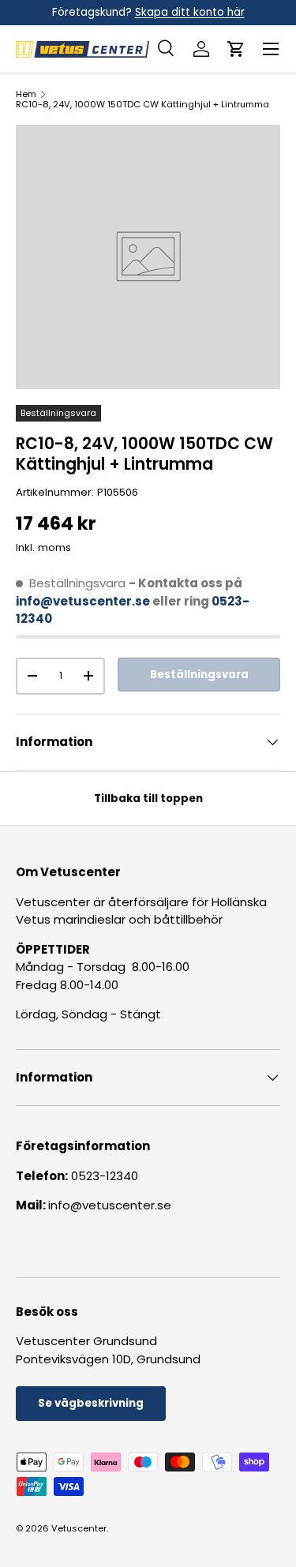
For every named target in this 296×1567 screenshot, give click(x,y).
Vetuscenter (79, 1528)
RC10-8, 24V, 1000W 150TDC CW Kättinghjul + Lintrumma (142, 104)
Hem (26, 94)
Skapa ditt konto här (190, 12)
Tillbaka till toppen (148, 798)
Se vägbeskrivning (91, 1403)
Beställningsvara (199, 674)
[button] (236, 49)
